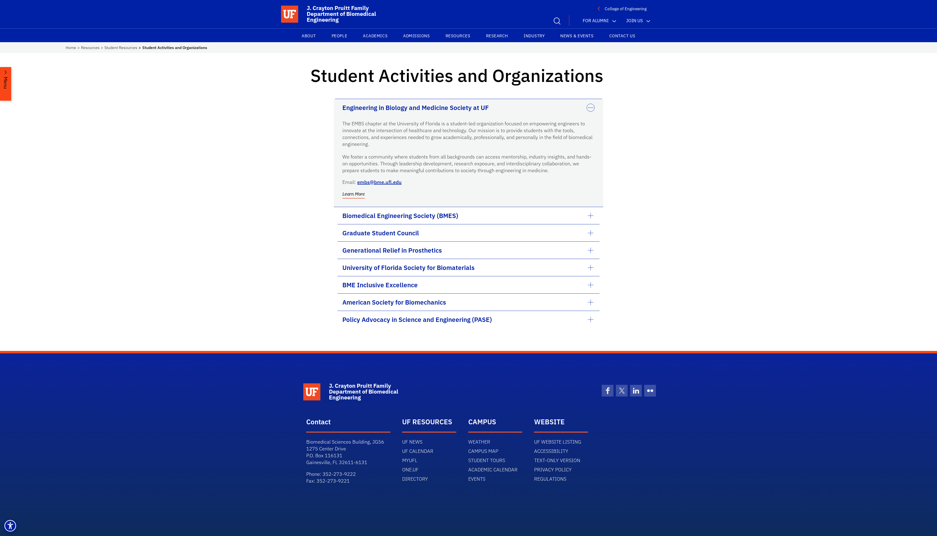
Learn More (353, 194)
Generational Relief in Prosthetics (392, 250)
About (309, 36)
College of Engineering (626, 8)
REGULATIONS (550, 479)
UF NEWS (412, 441)
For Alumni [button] (596, 20)
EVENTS (476, 479)
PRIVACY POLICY (553, 469)
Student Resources (120, 47)
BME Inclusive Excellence (380, 285)
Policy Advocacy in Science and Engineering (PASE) (417, 319)
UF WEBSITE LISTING (557, 441)
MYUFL (409, 460)
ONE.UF (410, 469)
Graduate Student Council (380, 233)
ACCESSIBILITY (551, 451)
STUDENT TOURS (486, 460)
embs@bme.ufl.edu (379, 182)
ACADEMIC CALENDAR (493, 469)
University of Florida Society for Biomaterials (408, 267)
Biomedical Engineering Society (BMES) (400, 215)
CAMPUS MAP (483, 451)
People (339, 36)
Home (71, 47)
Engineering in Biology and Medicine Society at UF (415, 107)
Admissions (416, 36)
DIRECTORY (415, 479)
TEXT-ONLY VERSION (557, 460)
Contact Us (622, 36)
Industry (534, 36)
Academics (375, 36)
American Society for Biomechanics (394, 302)
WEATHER (479, 441)
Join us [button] (634, 20)
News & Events (576, 36)
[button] (10, 525)
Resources (458, 36)
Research (497, 36)
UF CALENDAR (417, 451)
